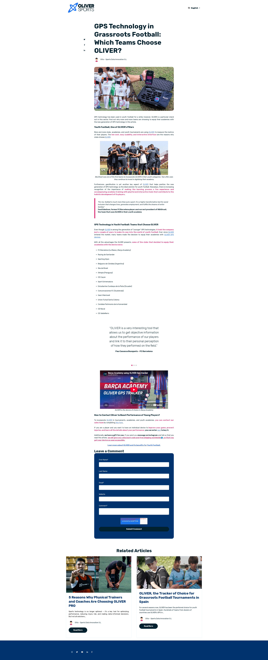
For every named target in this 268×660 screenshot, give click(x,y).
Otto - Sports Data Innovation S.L (113, 59)
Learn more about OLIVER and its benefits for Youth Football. (134, 445)
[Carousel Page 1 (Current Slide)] (132, 365)
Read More (77, 630)
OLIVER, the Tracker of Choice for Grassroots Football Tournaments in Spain (169, 597)
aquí (159, 430)
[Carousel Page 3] (136, 365)
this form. (119, 423)
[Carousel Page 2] (134, 365)
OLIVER (151, 132)
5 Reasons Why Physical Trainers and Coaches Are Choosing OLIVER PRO (97, 601)
